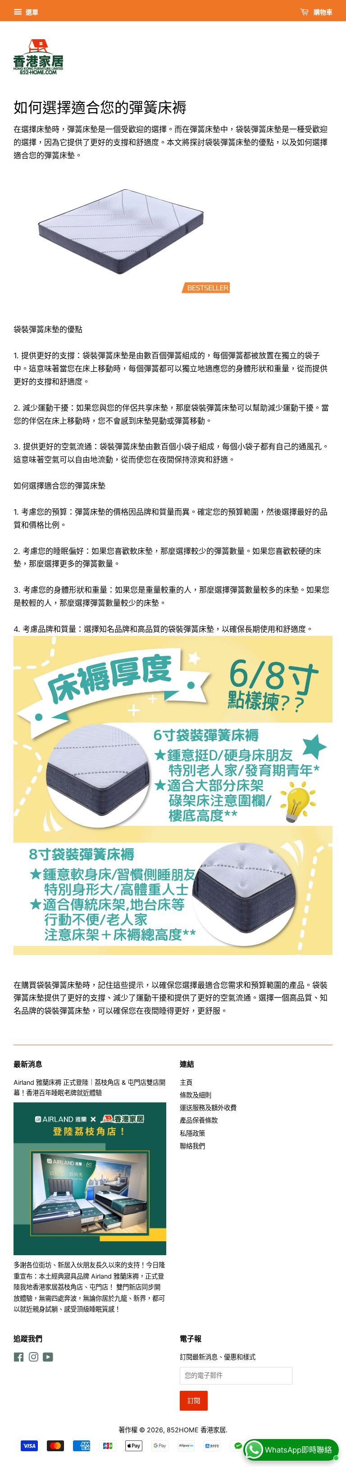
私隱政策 (192, 1133)
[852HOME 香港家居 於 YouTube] (48, 1358)
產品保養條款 (199, 1120)
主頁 (186, 1082)
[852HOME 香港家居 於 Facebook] (19, 1358)
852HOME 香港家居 (196, 1430)
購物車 (322, 12)
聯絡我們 (192, 1146)
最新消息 (28, 1064)
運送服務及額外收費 (208, 1107)
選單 (31, 12)
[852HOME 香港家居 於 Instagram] (33, 1358)
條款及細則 (195, 1095)
